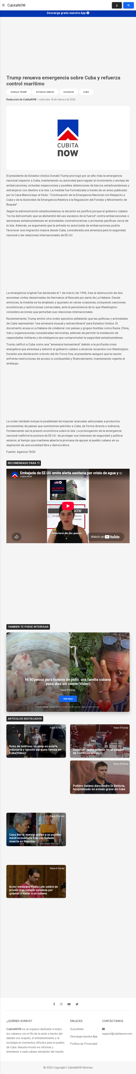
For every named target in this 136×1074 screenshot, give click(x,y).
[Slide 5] (64, 707)
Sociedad (68, 92)
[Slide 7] (77, 707)
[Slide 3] (52, 707)
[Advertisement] (68, 46)
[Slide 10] (96, 707)
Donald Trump (19, 92)
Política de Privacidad (83, 1043)
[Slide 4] (58, 707)
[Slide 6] (71, 707)
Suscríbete (77, 1029)
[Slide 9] (90, 707)
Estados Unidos (45, 92)
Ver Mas (68, 699)
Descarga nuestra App (84, 1036)
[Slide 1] (39, 707)
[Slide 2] (45, 707)
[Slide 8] (84, 707)
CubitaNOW (16, 5)
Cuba (86, 92)
